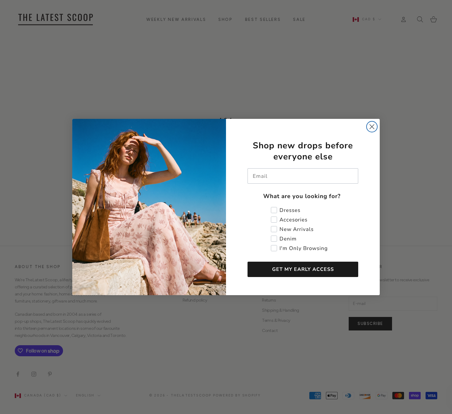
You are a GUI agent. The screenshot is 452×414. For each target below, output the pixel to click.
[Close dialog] (372, 126)
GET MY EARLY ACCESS (303, 269)
